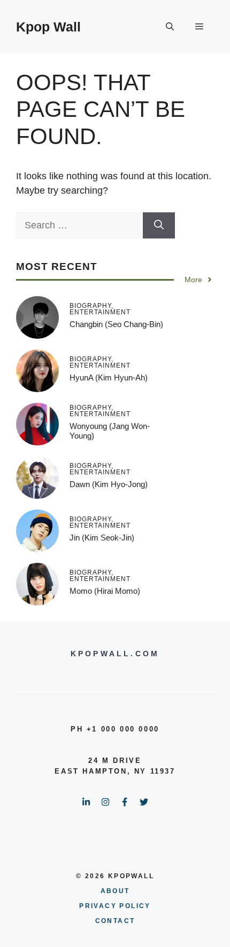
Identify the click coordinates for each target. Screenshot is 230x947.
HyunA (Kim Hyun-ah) (109, 377)
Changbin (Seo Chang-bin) (116, 324)
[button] (170, 27)
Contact (115, 921)
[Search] (159, 225)
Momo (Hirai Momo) (105, 590)
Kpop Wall (48, 26)
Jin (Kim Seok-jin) (102, 537)
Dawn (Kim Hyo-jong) (109, 484)
